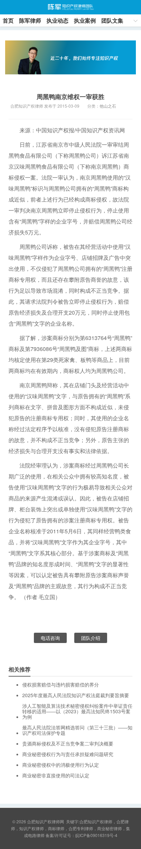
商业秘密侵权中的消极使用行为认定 (60, 764)
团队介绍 (90, 637)
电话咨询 (50, 637)
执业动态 (57, 20)
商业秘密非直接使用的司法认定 (55, 775)
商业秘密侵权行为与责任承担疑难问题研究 (67, 754)
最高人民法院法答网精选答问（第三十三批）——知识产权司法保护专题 (77, 730)
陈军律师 (30, 20)
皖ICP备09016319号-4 (96, 835)
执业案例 (85, 20)
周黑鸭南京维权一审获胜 (70, 96)
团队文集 (112, 20)
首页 (8, 20)
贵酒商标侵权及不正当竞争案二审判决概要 (67, 743)
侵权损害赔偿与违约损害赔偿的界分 (60, 684)
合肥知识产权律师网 (70, 7)
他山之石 (108, 106)
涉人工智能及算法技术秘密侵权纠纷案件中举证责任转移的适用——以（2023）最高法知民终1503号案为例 (77, 711)
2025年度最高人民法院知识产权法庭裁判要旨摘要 (75, 695)
